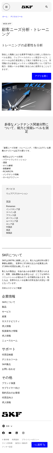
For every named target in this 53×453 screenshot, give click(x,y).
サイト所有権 (7, 443)
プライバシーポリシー (30, 440)
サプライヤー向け (11, 388)
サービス (6, 311)
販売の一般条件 (21, 443)
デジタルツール (16, 17)
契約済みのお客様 (11, 393)
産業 (4, 316)
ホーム (5, 17)
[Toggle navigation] (6, 7)
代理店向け (7, 397)
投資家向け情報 (10, 331)
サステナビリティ (11, 321)
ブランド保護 (8, 383)
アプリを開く (41, 76)
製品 (4, 307)
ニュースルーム (10, 340)
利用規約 (15, 440)
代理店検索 (7, 354)
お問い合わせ (8, 369)
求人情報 (6, 326)
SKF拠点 (6, 364)
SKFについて (8, 302)
